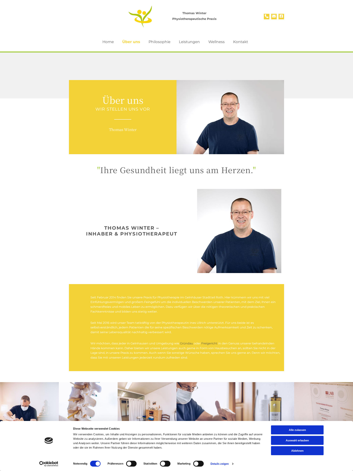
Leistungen (189, 42)
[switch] (131, 464)
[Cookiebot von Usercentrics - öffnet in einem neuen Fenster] (49, 464)
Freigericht (209, 343)
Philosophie (159, 42)
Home (108, 42)
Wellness (216, 42)
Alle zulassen (297, 429)
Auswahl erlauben (297, 440)
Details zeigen (220, 463)
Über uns (131, 42)
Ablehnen (297, 450)
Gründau (186, 343)
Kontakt (240, 42)
